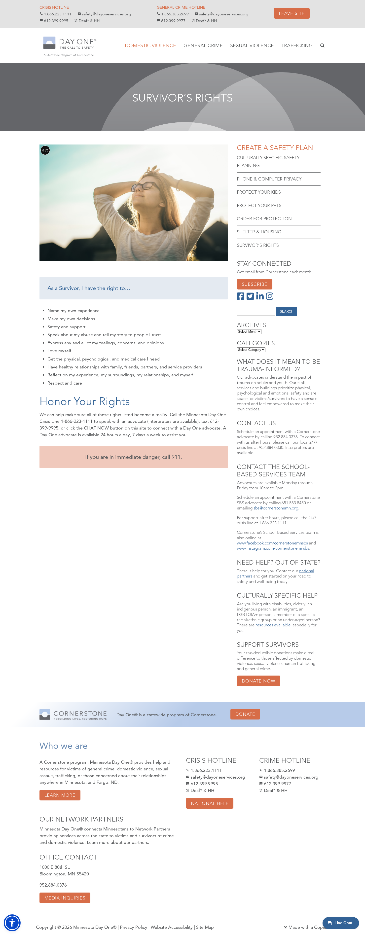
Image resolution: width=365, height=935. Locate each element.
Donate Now (258, 681)
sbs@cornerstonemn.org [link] (276, 507)
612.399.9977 (171, 20)
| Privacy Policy (132, 927)
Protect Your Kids (259, 192)
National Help (209, 803)
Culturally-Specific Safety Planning (268, 161)
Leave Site (292, 13)
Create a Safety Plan (275, 148)
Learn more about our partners (117, 842)
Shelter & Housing (259, 232)
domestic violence (135, 769)
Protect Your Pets (259, 205)
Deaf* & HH (87, 20)
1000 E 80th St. (54, 867)
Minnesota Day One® (94, 927)
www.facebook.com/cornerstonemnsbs (272, 542)
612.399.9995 (53, 20)
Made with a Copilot (306, 927)
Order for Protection (264, 218)
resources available (273, 624)
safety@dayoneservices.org (104, 14)
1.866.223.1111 (55, 14)
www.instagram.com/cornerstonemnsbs (273, 548)
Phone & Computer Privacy (269, 179)
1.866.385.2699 (173, 14)
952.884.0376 (53, 885)
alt (45, 150)
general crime (100, 769)
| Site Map (204, 927)
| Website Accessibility (170, 927)
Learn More (59, 795)
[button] (12, 923)
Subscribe (254, 284)
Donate (245, 714)
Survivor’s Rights (182, 97)
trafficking (65, 775)
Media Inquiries (64, 898)
